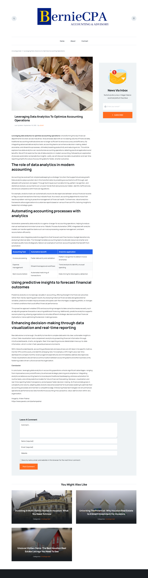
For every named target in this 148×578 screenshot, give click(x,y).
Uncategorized (45, 519)
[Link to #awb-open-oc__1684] (133, 18)
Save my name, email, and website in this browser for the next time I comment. (51, 460)
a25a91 (41, 125)
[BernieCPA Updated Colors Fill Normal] (74, 4)
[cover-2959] (52, 57)
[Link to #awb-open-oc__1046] (14, 18)
